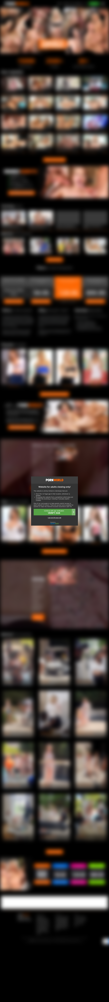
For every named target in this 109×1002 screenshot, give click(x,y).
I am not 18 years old (54, 518)
